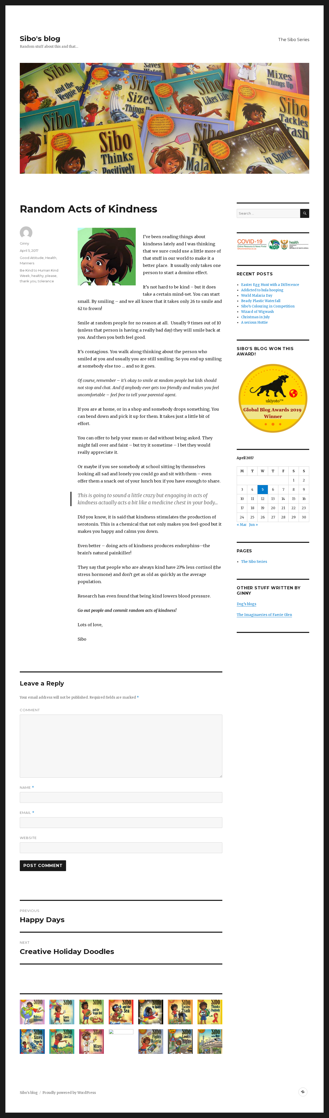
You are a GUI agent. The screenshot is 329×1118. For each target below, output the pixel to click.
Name (27, 787)
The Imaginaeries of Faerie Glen (264, 615)
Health (50, 258)
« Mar (242, 525)
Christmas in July (255, 317)
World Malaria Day (256, 295)
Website (28, 838)
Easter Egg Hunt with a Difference (270, 285)
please (51, 276)
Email (27, 813)
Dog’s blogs (246, 604)
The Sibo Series (293, 39)
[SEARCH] (304, 213)
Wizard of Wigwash (257, 312)
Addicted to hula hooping (262, 290)
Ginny (24, 243)
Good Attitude (32, 258)
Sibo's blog (40, 38)
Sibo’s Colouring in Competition (268, 306)
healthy (37, 276)
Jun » (253, 525)
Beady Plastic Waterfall (260, 301)
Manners (27, 263)
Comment (30, 710)
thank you (28, 281)
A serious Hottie (254, 322)
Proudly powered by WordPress (69, 1093)
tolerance (46, 281)
